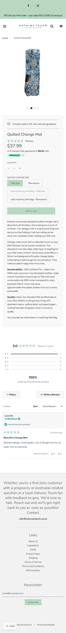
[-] (8, 168)
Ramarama (33, 183)
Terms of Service (33, 562)
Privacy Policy (33, 553)
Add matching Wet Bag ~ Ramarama (29, 199)
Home (5, 38)
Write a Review (53, 395)
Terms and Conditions (33, 566)
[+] (20, 168)
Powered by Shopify (46, 625)
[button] (28, 108)
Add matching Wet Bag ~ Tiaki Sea (28, 191)
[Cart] (61, 26)
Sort (35, 406)
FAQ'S (33, 549)
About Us (33, 541)
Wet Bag (53, 317)
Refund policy (33, 570)
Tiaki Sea (15, 183)
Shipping (33, 557)
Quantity (11, 163)
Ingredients (33, 545)
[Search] (52, 26)
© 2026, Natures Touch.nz (20, 625)
